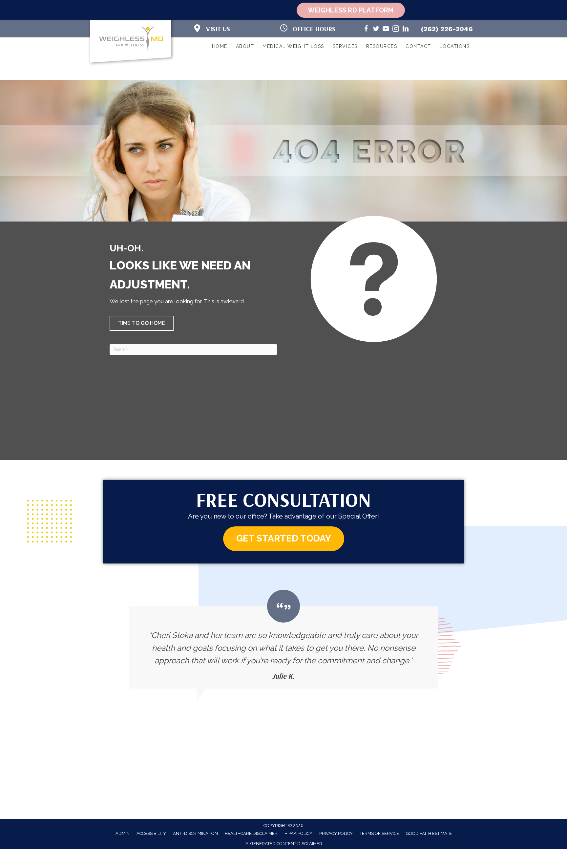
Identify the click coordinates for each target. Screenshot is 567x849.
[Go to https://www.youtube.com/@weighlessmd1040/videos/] (386, 29)
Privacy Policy (336, 833)
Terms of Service (379, 833)
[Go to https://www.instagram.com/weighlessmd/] (395, 29)
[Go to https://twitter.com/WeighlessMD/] (376, 29)
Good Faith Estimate (429, 833)
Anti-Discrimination (195, 833)
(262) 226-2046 (447, 29)
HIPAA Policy (298, 833)
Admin (123, 833)
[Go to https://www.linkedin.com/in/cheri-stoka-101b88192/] (405, 29)
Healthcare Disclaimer (251, 833)
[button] (142, 323)
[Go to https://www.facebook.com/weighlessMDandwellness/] (366, 29)
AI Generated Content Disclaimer (283, 843)
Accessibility (151, 833)
